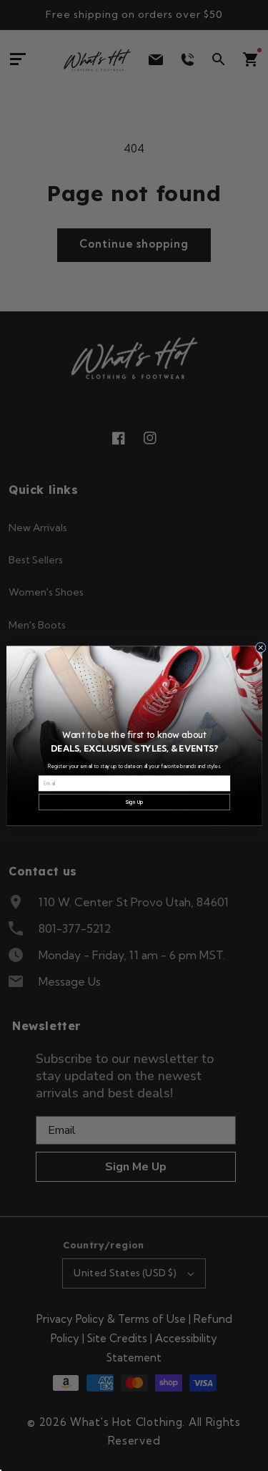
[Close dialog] (260, 647)
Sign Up (134, 802)
